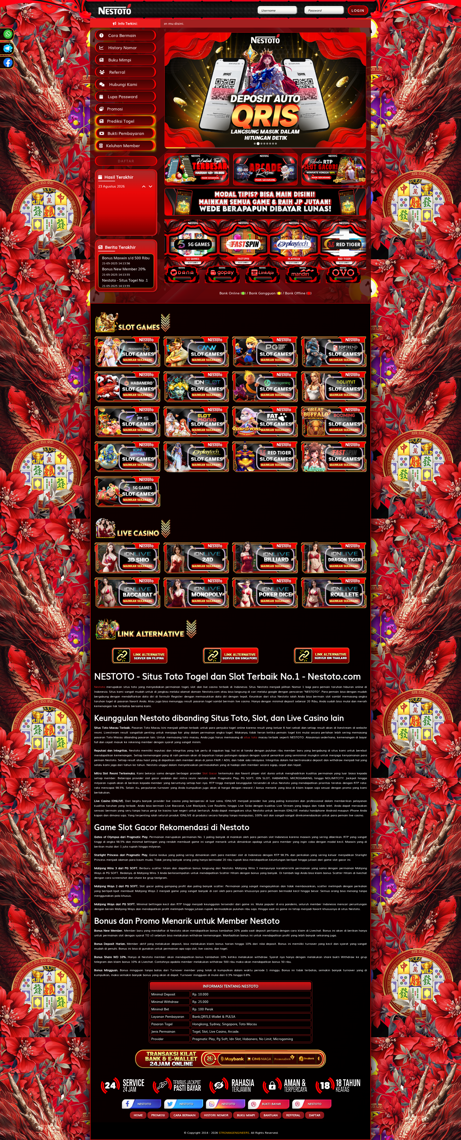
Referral (116, 72)
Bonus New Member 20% (124, 268)
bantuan (271, 1115)
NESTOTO (144, 1104)
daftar (314, 1115)
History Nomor (121, 47)
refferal (293, 1115)
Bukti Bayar (271, 1104)
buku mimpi (246, 1115)
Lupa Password (121, 96)
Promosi (114, 109)
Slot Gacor (209, 773)
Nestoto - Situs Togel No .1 (125, 280)
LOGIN (358, 10)
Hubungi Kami (122, 84)
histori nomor (216, 1115)
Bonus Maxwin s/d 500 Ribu (126, 257)
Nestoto (99, 687)
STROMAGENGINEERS (234, 1132)
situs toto (250, 737)
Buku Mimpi (118, 60)
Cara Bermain (121, 35)
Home (138, 1115)
